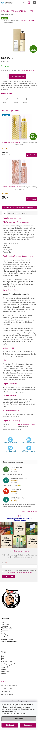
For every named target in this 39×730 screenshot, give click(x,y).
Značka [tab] (24, 213)
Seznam (14, 701)
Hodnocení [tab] (11, 213)
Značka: (8, 22)
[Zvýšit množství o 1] (8, 75)
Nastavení (19, 719)
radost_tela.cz (8, 694)
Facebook (7, 691)
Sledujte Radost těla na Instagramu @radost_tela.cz (20, 519)
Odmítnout (10, 725)
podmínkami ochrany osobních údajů (20, 572)
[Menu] (34, 2)
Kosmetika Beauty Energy (26, 424)
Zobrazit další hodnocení (29, 511)
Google (20, 701)
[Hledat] (24, 2)
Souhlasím (28, 725)
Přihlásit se (8, 576)
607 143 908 (8, 688)
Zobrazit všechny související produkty (19, 207)
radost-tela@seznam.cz (11, 685)
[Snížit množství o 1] (8, 77)
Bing (25, 701)
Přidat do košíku (19, 76)
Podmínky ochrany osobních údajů (14, 713)
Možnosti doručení (28, 70)
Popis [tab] (4, 213)
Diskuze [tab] (18, 213)
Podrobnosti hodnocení (28, 20)
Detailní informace (6, 93)
